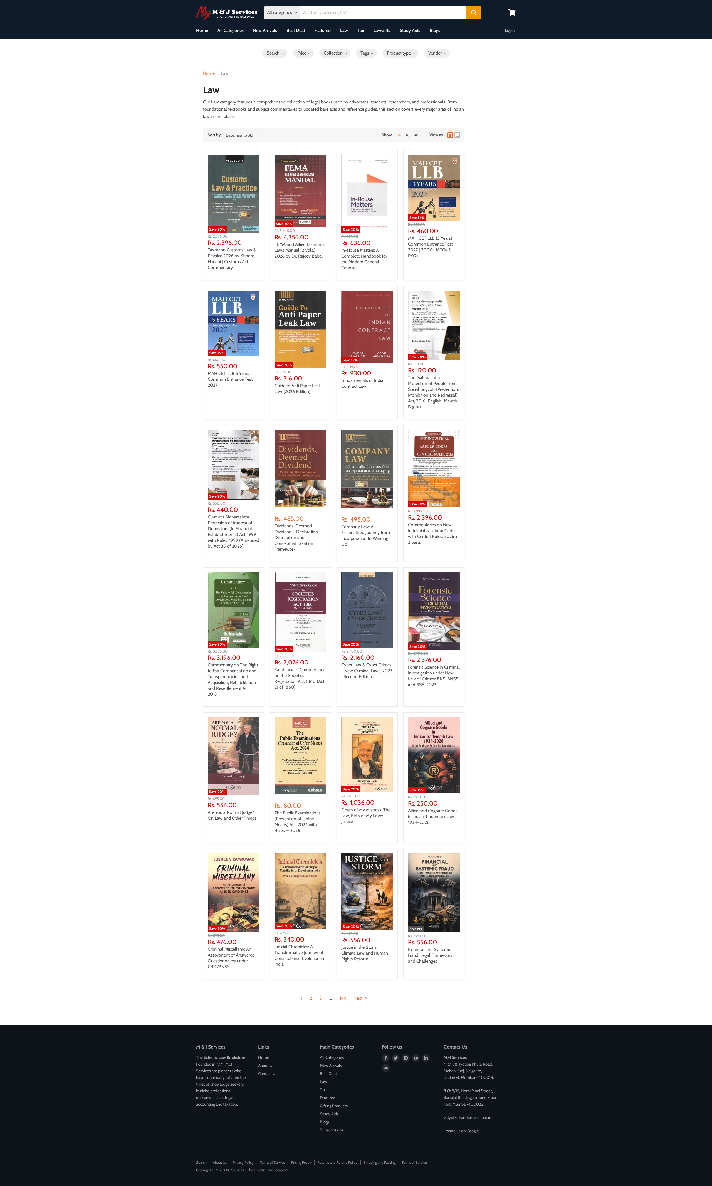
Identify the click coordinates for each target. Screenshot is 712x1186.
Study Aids (410, 30)
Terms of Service (272, 1162)
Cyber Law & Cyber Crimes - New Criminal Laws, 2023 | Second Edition (366, 670)
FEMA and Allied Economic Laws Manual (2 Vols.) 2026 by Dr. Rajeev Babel (300, 250)
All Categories (230, 30)
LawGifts (382, 30)
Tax (360, 30)
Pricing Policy (301, 1162)
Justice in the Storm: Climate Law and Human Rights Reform (364, 953)
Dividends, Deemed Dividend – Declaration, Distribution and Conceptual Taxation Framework (297, 537)
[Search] (473, 12)
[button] (274, 53)
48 (416, 134)
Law (344, 30)
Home (202, 30)
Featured (322, 30)
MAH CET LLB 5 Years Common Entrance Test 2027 (230, 379)
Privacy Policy (243, 1162)
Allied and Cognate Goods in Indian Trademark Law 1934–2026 (433, 816)
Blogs (435, 30)
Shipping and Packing (379, 1162)
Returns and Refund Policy (337, 1162)
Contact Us (267, 1073)
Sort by (214, 135)
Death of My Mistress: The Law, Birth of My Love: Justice (365, 815)
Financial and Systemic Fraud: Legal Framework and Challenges (430, 955)
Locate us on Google (461, 1130)
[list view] (457, 135)
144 (343, 998)
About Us (266, 1065)
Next (358, 998)
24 (398, 134)
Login (510, 30)
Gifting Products (334, 1105)
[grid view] (450, 135)
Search (201, 1162)
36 (407, 134)
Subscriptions (331, 1130)
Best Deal (295, 30)
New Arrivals (265, 30)
